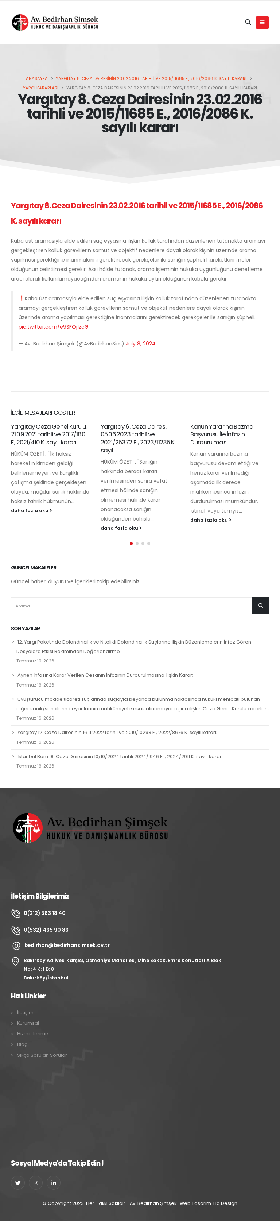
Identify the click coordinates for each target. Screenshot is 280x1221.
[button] (131, 543)
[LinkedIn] (54, 1183)
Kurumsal (28, 1023)
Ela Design (225, 1203)
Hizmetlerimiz (32, 1034)
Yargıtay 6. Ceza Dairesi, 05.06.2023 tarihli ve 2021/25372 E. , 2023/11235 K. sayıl (138, 438)
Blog (22, 1044)
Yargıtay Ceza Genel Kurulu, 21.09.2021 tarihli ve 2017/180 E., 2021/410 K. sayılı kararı (48, 434)
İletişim (25, 1012)
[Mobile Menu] (262, 22)
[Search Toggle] (248, 22)
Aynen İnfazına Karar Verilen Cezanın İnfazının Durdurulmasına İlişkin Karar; (105, 675)
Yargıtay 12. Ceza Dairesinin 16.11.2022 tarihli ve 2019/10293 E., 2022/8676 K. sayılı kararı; (117, 732)
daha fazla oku (30, 510)
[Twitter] (18, 1183)
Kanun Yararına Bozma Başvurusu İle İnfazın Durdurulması (221, 434)
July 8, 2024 (141, 343)
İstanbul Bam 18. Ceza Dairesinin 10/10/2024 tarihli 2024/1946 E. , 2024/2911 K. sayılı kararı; (121, 756)
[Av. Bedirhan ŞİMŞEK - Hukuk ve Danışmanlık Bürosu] (56, 22)
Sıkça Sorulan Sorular (42, 1055)
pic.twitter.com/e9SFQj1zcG (54, 327)
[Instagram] (36, 1183)
